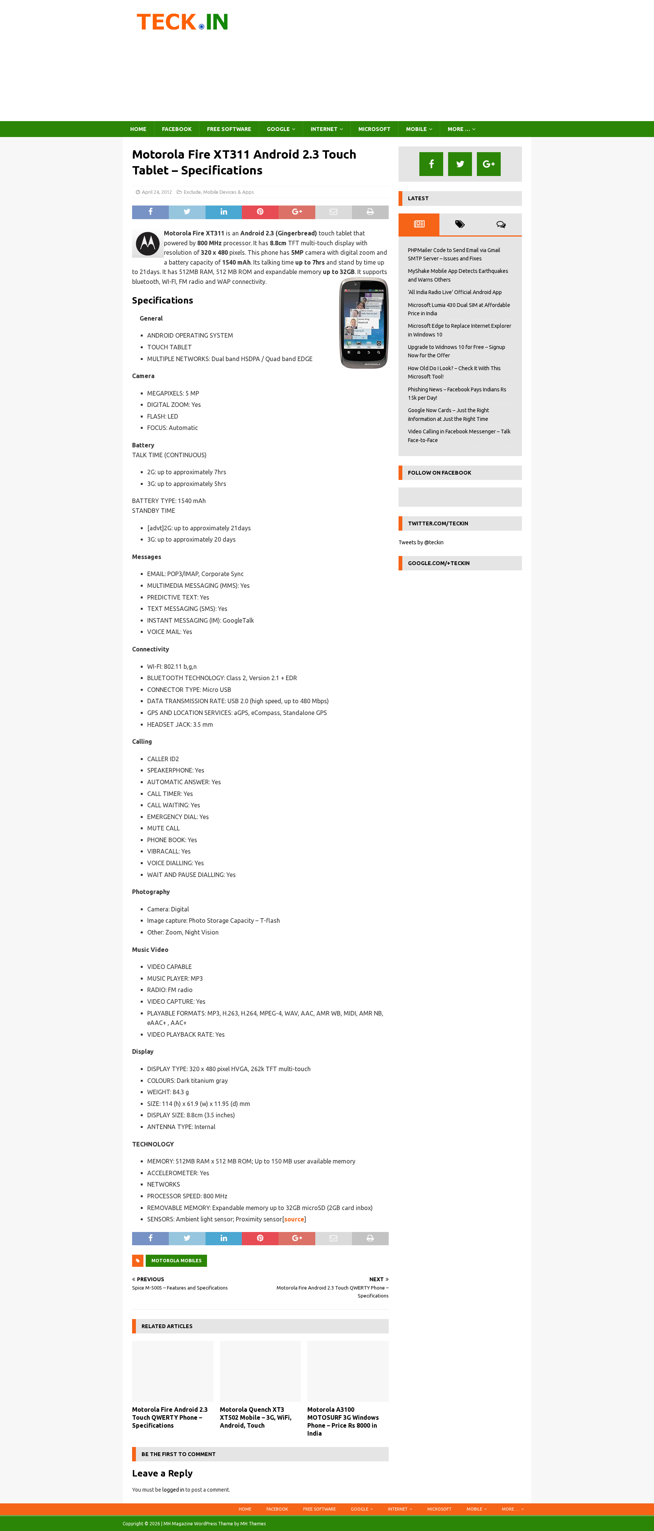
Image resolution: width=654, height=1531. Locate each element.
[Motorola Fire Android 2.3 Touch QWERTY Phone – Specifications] (172, 1371)
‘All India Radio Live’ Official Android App (455, 292)
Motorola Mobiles (176, 1260)
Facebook (177, 129)
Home (138, 129)
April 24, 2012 (157, 192)
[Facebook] (431, 164)
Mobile (416, 129)
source (294, 1219)
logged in (173, 1490)
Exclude (192, 192)
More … (459, 129)
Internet (324, 129)
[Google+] (489, 164)
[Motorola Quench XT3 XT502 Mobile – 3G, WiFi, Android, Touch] (260, 1371)
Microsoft (374, 129)
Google (278, 129)
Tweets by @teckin (421, 542)
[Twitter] (460, 164)
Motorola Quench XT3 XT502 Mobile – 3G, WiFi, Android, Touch (255, 1417)
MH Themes (253, 1523)
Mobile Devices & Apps (228, 192)
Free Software (229, 129)
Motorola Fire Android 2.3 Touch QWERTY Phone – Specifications (170, 1417)
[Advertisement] (393, 61)
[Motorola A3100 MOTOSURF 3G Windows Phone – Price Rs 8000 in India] (348, 1371)
